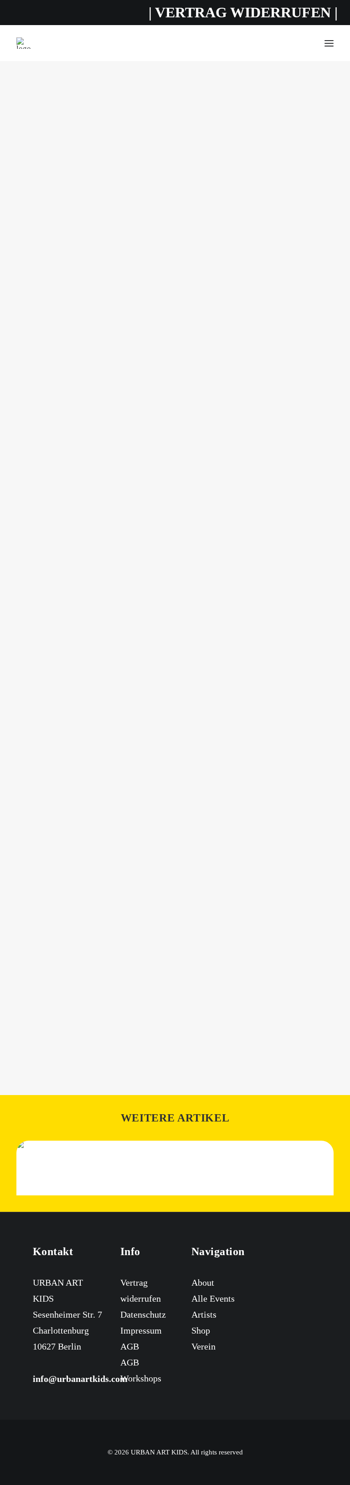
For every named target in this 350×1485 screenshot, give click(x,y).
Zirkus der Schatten (175, 1038)
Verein (203, 1346)
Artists (203, 1314)
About (202, 1282)
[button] (329, 43)
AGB (129, 1346)
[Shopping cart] (302, 43)
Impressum (141, 1330)
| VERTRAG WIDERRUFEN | (243, 12)
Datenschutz (143, 1314)
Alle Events (213, 1298)
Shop (200, 1330)
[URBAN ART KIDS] (23, 43)
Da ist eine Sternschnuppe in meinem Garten (175, 520)
